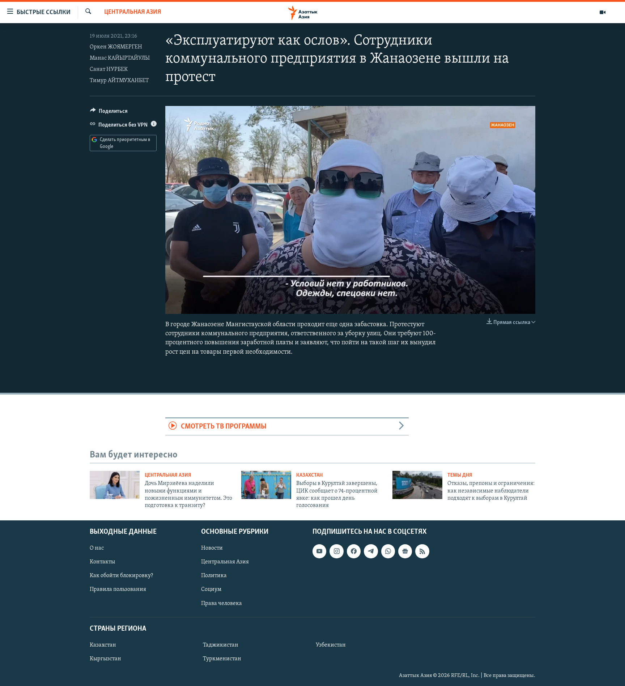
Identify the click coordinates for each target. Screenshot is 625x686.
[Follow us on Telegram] (371, 551)
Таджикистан (220, 645)
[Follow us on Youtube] (319, 551)
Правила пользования (118, 589)
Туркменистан (222, 659)
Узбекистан (331, 645)
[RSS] (422, 551)
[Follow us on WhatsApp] (388, 551)
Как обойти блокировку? (121, 576)
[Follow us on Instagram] (336, 551)
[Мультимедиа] (602, 12)
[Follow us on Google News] (405, 551)
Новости (212, 548)
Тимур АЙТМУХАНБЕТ (119, 81)
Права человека (221, 603)
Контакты (102, 562)
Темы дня (459, 475)
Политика (214, 576)
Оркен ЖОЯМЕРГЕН (116, 47)
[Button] (109, 113)
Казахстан (309, 475)
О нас (97, 548)
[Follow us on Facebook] (354, 551)
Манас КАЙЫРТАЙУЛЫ (120, 58)
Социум (211, 589)
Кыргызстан (105, 659)
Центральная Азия (132, 12)
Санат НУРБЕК (109, 69)
